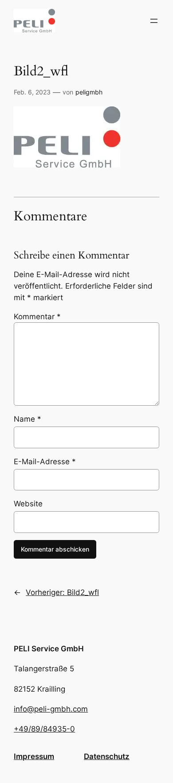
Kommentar (37, 316)
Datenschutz (107, 756)
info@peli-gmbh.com (51, 709)
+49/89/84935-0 (44, 728)
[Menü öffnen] (154, 21)
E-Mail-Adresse (45, 461)
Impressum (34, 756)
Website (28, 503)
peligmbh (88, 92)
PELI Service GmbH (49, 648)
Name (27, 419)
